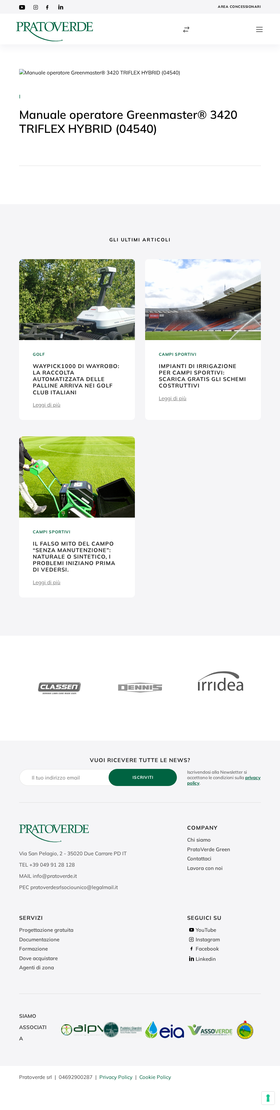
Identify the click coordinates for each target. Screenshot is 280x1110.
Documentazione (39, 939)
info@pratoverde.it (55, 876)
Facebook (207, 948)
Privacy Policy (115, 1077)
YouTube (206, 930)
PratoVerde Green (208, 849)
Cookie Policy (155, 1077)
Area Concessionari (239, 6)
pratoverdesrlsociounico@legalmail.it (74, 887)
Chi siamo (199, 840)
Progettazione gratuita (46, 930)
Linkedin (206, 959)
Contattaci (199, 858)
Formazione (33, 948)
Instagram (208, 939)
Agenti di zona (36, 967)
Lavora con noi (205, 868)
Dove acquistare (38, 958)
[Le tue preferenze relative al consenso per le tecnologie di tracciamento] (268, 1098)
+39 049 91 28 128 (52, 864)
